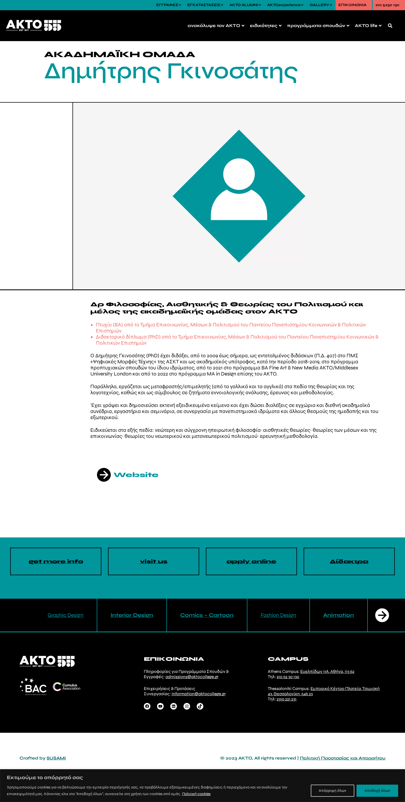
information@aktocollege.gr (199, 693)
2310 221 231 (286, 699)
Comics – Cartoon (207, 615)
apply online (251, 561)
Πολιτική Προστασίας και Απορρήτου (342, 758)
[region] (202, 785)
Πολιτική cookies (196, 794)
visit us (154, 561)
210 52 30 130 (288, 676)
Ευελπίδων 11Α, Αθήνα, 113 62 (327, 671)
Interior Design (131, 615)
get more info (56, 561)
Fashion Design (278, 615)
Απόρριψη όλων (332, 790)
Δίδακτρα (349, 561)
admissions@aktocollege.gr (192, 676)
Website (136, 475)
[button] (382, 615)
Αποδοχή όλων (377, 790)
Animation (338, 615)
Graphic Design (65, 615)
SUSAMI (56, 758)
